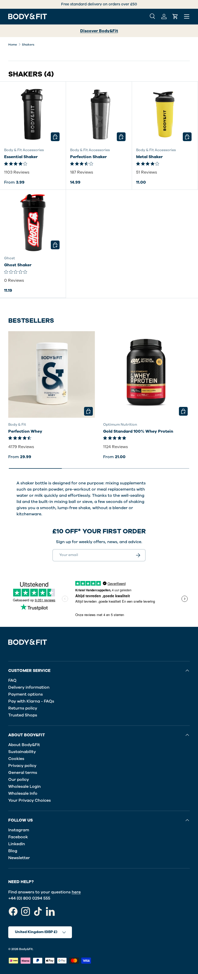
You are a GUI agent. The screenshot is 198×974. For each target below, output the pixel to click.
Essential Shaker (21, 157)
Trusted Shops (22, 715)
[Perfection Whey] (51, 374)
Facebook (18, 837)
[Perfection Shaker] (99, 114)
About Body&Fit (24, 745)
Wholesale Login (24, 786)
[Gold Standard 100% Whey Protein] (146, 374)
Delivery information (29, 687)
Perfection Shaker (88, 157)
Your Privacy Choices (29, 800)
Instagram (18, 830)
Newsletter (19, 858)
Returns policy (22, 708)
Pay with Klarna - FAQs (31, 701)
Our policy (18, 779)
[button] (175, 16)
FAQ (12, 680)
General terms (22, 772)
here (76, 892)
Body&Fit (26, 949)
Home (12, 44)
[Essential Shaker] (33, 114)
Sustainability (22, 752)
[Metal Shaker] (165, 114)
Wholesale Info (22, 793)
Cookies (16, 759)
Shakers (28, 44)
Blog (12, 851)
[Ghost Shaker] (33, 222)
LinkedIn (16, 844)
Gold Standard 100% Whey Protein (138, 431)
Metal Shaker (149, 157)
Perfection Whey (25, 431)
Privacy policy (22, 765)
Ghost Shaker (17, 265)
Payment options (25, 694)
